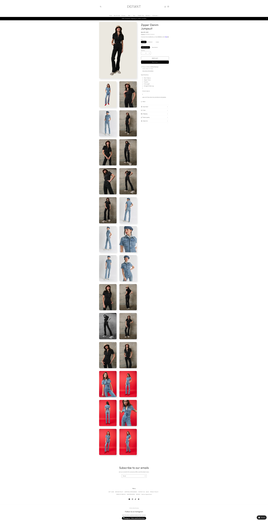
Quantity (143, 50)
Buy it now (155, 62)
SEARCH (138, 494)
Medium (151, 42)
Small (143, 42)
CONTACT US (141, 491)
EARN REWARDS (131, 494)
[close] (266, 18)
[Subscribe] (144, 476)
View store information (147, 70)
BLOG (147, 491)
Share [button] (144, 101)
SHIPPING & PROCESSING (131, 491)
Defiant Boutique (135, 508)
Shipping (143, 34)
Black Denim (145, 47)
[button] (100, 6)
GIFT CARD (111, 491)
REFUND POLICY (119, 491)
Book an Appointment (147, 494)
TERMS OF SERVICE (121, 494)
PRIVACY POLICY (154, 491)
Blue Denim (155, 48)
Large (158, 42)
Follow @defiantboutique (138, 518)
